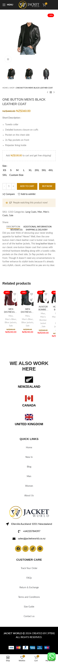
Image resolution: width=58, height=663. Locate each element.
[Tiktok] (32, 548)
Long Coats (30, 212)
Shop (12, 88)
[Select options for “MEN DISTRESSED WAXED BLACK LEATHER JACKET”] (31, 300)
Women (29, 486)
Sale (11, 215)
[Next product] (54, 92)
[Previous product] (47, 92)
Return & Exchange (29, 587)
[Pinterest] (40, 548)
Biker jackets (10, 322)
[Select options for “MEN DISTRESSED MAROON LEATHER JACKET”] (15, 300)
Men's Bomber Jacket (43, 320)
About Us (29, 496)
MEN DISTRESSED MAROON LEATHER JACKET (11, 311)
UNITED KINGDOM (29, 424)
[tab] (13, 226)
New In (29, 457)
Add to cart (27, 186)
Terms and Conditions (29, 597)
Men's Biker (10, 319)
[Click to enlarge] (8, 59)
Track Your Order (29, 568)
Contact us (29, 616)
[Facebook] (18, 548)
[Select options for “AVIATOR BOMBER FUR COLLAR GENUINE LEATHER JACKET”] (46, 300)
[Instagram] (25, 548)
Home (5, 88)
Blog (29, 467)
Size (4, 166)
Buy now (47, 186)
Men (40, 212)
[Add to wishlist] (15, 294)
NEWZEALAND (29, 386)
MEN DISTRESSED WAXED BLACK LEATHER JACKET (27, 311)
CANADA (29, 405)
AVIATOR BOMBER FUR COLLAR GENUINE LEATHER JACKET (43, 308)
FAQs (29, 578)
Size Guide (29, 607)
